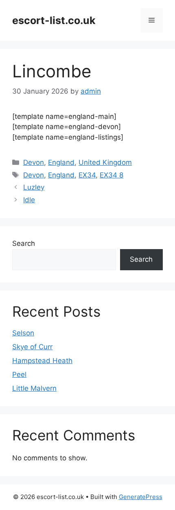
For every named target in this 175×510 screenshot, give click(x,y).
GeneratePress (140, 497)
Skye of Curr (32, 347)
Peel (19, 374)
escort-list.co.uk (54, 20)
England (61, 162)
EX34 (87, 175)
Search (23, 243)
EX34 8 (111, 175)
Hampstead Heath (42, 361)
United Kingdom (105, 162)
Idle (29, 200)
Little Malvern (34, 388)
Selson (23, 333)
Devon (33, 162)
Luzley (33, 187)
